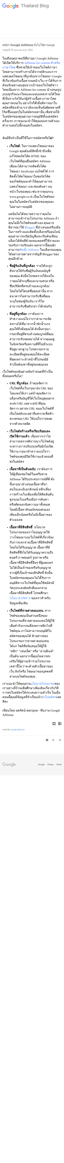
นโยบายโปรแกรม (42, 683)
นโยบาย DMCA (20, 598)
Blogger (30, 227)
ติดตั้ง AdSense (29, 249)
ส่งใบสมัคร (49, 697)
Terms (59, 764)
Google (41, 764)
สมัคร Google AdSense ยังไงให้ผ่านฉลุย (28, 45)
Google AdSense (18, 730)
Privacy (50, 764)
